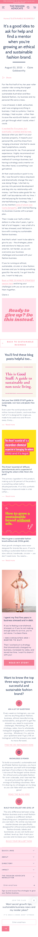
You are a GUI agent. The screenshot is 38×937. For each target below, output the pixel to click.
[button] (28, 7)
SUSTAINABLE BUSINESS (22, 18)
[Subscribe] (34, 885)
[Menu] (3, 7)
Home (6, 18)
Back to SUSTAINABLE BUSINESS (20, 343)
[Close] (34, 900)
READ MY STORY (19, 662)
